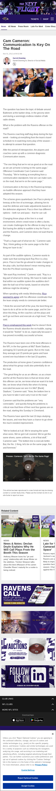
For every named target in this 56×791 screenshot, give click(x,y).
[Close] (53, 734)
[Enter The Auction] (28, 649)
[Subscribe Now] (28, 595)
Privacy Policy (18, 765)
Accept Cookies (28, 786)
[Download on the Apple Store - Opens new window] (18, 720)
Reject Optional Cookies (28, 778)
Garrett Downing (19, 58)
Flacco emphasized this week (17, 325)
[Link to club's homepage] (5, 18)
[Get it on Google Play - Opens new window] (37, 721)
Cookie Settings (28, 770)
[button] (28, 467)
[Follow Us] (28, 676)
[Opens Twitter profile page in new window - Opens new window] (14, 64)
